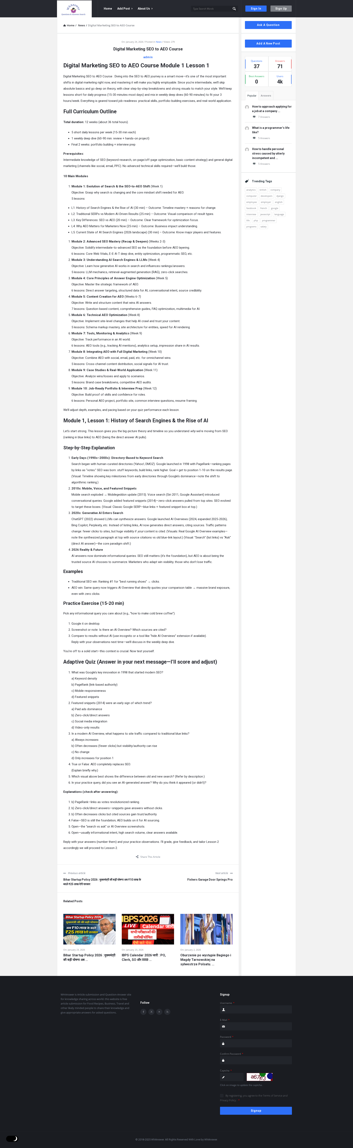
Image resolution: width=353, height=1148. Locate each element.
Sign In (256, 8)
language (279, 214)
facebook (251, 208)
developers (266, 195)
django (280, 195)
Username (227, 1003)
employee (251, 202)
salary (263, 226)
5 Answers (264, 138)
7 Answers (264, 117)
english (279, 202)
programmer (268, 220)
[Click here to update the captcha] (260, 1077)
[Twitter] (151, 1012)
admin (148, 57)
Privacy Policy (228, 1100)
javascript (265, 214)
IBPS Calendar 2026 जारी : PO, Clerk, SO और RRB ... (144, 957)
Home (108, 8)
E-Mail (225, 1020)
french (263, 208)
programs (251, 226)
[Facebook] (143, 1012)
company (275, 189)
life (248, 220)
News (159, 41)
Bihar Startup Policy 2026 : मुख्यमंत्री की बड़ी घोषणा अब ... (89, 957)
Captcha (226, 1070)
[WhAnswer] (77, 8)
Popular (251, 95)
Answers (266, 95)
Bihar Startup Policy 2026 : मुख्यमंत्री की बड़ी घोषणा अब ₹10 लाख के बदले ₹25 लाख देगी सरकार (102, 882)
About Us (144, 8)
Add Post (123, 8)
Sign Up (281, 8)
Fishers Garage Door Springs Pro (210, 879)
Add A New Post (268, 43)
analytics (251, 189)
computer (251, 195)
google (274, 208)
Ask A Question (268, 25)
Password (226, 1037)
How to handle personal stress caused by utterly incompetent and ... (268, 153)
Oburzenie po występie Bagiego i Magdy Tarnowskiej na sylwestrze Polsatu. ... (205, 959)
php (256, 220)
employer (266, 202)
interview (251, 214)
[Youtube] (159, 1012)
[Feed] (167, 1012)
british (263, 189)
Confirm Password (231, 1054)
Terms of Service (273, 1095)
